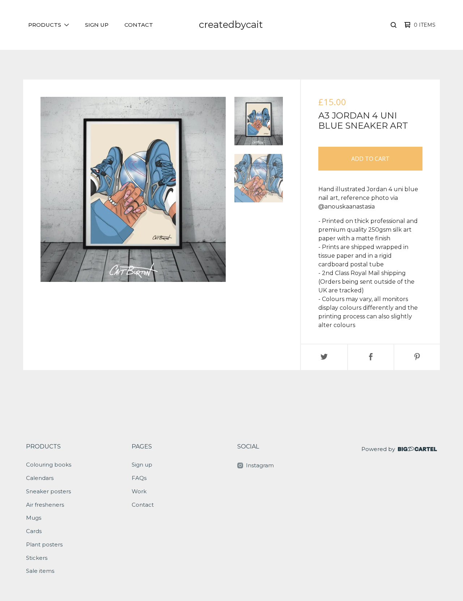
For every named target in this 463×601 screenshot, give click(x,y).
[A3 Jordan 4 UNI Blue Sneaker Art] (258, 121)
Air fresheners (45, 504)
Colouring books (48, 464)
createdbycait (231, 24)
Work (139, 491)
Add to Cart (370, 159)
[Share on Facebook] (371, 357)
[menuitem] (48, 25)
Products (43, 446)
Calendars (40, 478)
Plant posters (44, 544)
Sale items (40, 570)
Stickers (36, 557)
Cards (34, 531)
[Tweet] (324, 357)
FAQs (139, 478)
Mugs (33, 517)
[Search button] (393, 25)
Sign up (97, 24)
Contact (138, 24)
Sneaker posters (48, 491)
